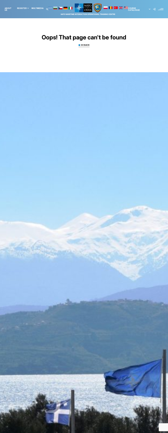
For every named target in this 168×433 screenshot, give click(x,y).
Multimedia (38, 8)
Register (22, 8)
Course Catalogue (134, 9)
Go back (85, 45)
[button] (47, 9)
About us (8, 9)
